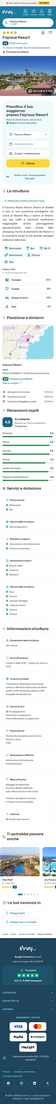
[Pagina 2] (25, 894)
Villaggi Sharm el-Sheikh (21, 922)
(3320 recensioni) (18, 43)
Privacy (6, 1071)
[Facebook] (8, 1083)
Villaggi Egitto (15, 913)
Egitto (13, 934)
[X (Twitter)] (48, 1083)
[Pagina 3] (28, 894)
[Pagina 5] (34, 894)
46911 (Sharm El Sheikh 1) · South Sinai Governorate (25, 371)
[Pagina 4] (31, 894)
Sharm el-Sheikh (27, 934)
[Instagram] (21, 1083)
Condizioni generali (12, 1076)
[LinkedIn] (34, 1083)
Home (5, 934)
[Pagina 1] (20, 894)
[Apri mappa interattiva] (28, 342)
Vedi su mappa (12, 383)
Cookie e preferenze (24, 1071)
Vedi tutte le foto (40, 91)
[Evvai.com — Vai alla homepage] (8, 12)
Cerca (30, 163)
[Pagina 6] (37, 894)
